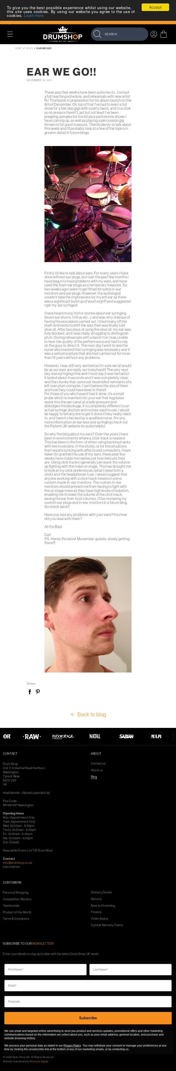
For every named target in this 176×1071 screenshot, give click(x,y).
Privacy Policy (72, 1045)
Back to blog (91, 714)
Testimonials (11, 905)
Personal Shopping (16, 892)
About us (97, 770)
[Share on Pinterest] (38, 692)
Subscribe (88, 1018)
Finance (96, 912)
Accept (155, 7)
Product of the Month (17, 912)
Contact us (98, 763)
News (29, 48)
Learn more (34, 15)
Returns (96, 899)
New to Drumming (103, 905)
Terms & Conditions (16, 918)
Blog (94, 776)
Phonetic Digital (39, 1061)
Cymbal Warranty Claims (107, 925)
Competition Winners (17, 899)
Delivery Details (101, 892)
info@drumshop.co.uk (17, 863)
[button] (12, 34)
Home (18, 48)
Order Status (99, 918)
